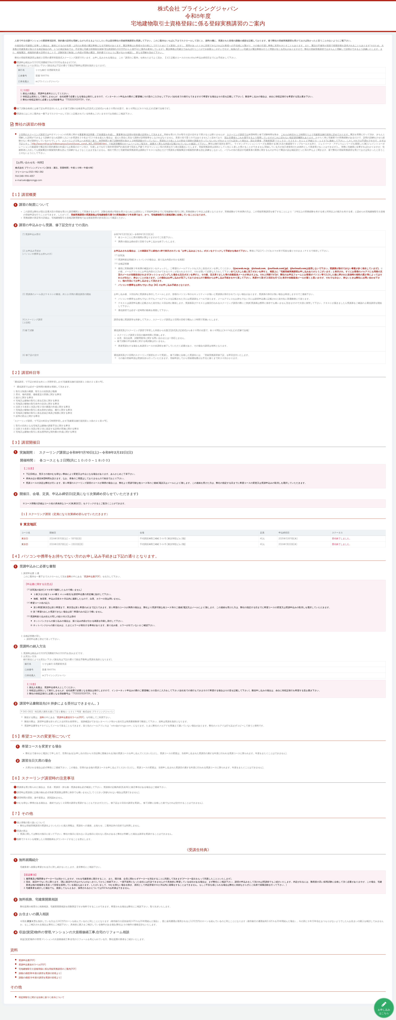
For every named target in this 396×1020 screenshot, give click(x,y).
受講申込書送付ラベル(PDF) (70, 717)
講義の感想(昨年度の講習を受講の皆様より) (40, 973)
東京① (25, 538)
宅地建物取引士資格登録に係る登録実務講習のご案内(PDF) (47, 969)
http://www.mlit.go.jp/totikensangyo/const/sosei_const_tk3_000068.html (69, 144)
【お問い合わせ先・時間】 (30, 162)
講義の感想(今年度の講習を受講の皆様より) (40, 977)
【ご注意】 (29, 468)
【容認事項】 (30, 874)
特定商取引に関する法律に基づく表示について (41, 997)
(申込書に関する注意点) (39, 584)
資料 (69, 576)
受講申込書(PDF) (92, 576)
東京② (25, 544)
